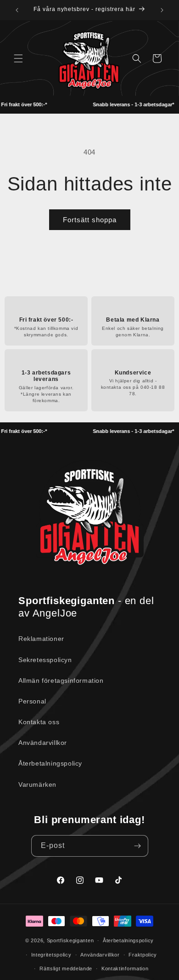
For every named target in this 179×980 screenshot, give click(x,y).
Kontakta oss (38, 722)
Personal (32, 701)
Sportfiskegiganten (70, 940)
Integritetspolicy (51, 954)
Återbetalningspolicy (50, 763)
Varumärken (37, 784)
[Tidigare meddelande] (17, 10)
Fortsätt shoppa (90, 220)
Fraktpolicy (143, 954)
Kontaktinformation (125, 968)
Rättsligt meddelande (65, 968)
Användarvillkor (42, 742)
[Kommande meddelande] (162, 10)
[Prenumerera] (138, 846)
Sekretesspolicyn (45, 659)
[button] (18, 58)
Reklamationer (41, 638)
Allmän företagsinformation (61, 680)
